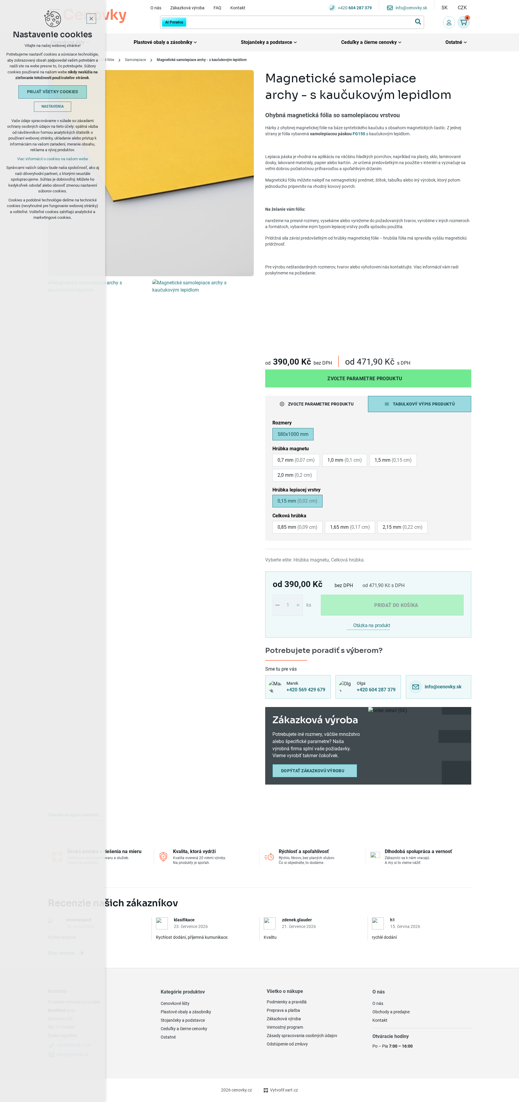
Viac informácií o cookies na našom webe (52, 159)
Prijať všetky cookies (52, 91)
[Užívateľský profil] (449, 22)
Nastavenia (52, 106)
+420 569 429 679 (306, 690)
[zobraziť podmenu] (195, 42)
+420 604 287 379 (376, 690)
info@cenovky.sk (443, 687)
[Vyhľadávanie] (292, 22)
